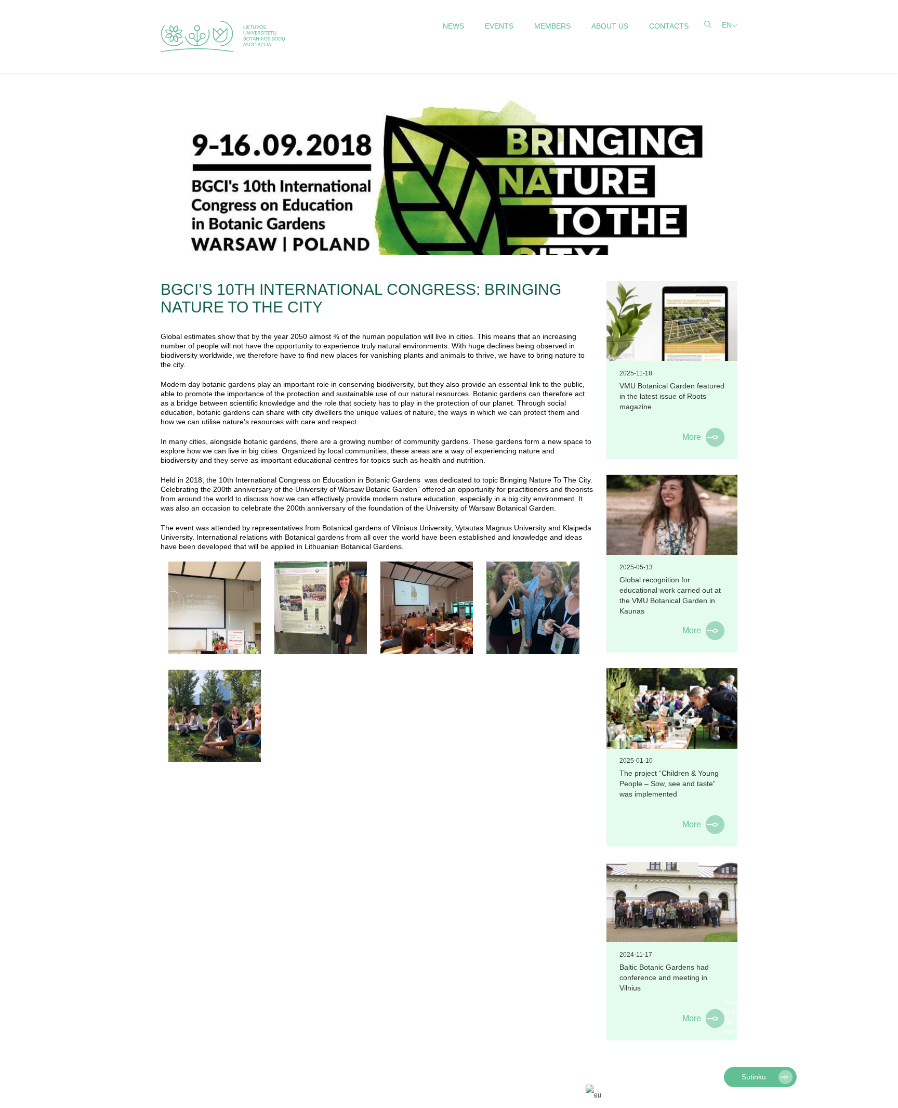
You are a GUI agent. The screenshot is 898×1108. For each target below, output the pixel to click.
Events (499, 26)
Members (552, 26)
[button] (800, 1052)
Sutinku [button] (754, 1077)
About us (609, 26)
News (453, 26)
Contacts (669, 26)
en (727, 25)
